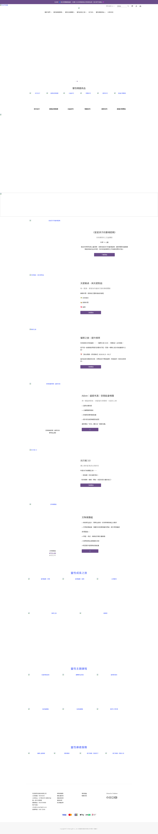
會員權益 (84, 793)
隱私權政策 (60, 796)
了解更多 (104, 255)
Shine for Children (111, 793)
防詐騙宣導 (60, 802)
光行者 (91, 12)
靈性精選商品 (100, 12)
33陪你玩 (110, 12)
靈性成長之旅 (81, 12)
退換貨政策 (60, 798)
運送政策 (59, 800)
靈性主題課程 (69, 12)
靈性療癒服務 (57, 12)
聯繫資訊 (84, 796)
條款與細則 (60, 793)
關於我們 (47, 12)
